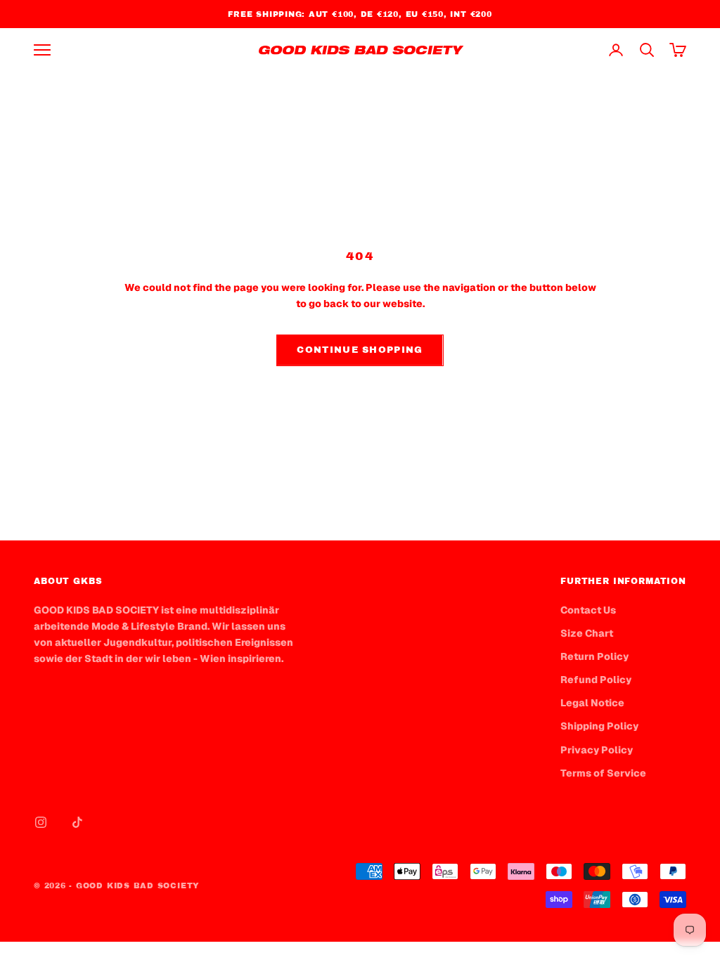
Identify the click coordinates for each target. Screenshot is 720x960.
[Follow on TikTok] (77, 822)
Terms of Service (603, 773)
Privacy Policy (596, 750)
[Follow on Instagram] (41, 822)
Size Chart (586, 633)
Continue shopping (360, 350)
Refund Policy (595, 679)
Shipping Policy (599, 726)
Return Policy (594, 656)
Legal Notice (592, 702)
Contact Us (588, 610)
